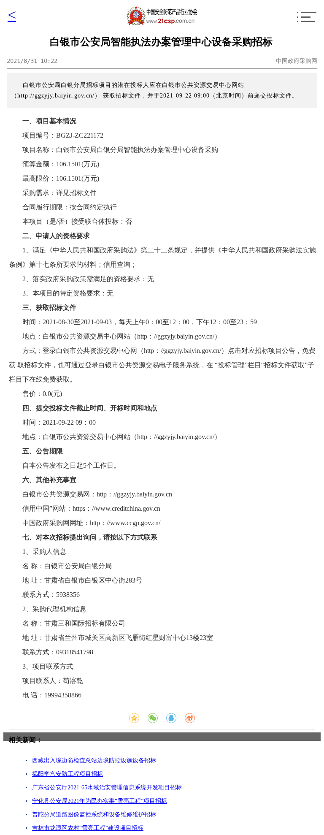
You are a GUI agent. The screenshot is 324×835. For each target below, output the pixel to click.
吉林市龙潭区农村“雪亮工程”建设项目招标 (87, 828)
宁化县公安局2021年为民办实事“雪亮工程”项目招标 (99, 801)
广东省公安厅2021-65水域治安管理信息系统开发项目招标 (107, 787)
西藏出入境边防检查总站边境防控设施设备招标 (94, 760)
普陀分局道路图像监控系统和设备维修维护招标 (94, 814)
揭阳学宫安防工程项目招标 (67, 774)
